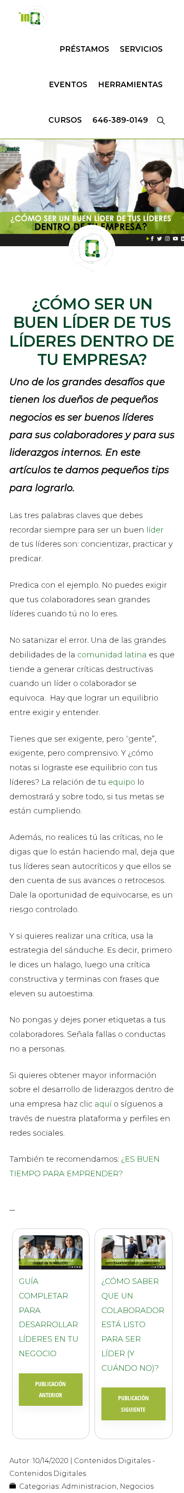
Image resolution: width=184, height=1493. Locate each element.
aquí (103, 1104)
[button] (160, 120)
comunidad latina (113, 655)
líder (154, 530)
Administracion (89, 1486)
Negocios (137, 1486)
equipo (121, 782)
